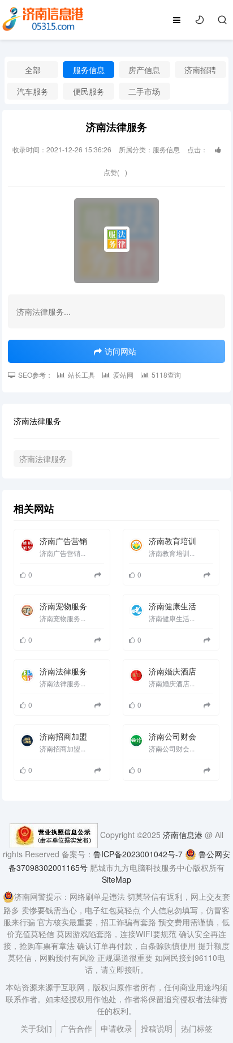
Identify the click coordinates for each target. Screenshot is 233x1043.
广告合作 (76, 1028)
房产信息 (144, 69)
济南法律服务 (43, 458)
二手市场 (144, 91)
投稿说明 (156, 1028)
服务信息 (89, 69)
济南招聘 (200, 69)
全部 (33, 69)
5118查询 (166, 374)
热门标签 (197, 1028)
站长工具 (81, 374)
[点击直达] (99, 574)
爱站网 (123, 374)
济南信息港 (182, 834)
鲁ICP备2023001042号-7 (138, 854)
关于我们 (36, 1028)
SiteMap (116, 879)
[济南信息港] (43, 19)
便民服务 (89, 91)
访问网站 (120, 351)
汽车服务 (33, 91)
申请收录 (116, 1028)
